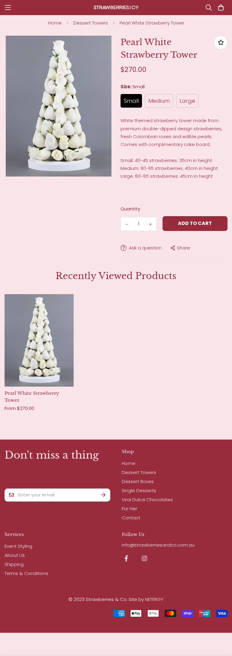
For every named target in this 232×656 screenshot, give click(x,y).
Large (187, 101)
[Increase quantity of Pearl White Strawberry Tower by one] (150, 224)
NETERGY (154, 599)
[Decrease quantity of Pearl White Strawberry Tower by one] (127, 224)
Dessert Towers (90, 23)
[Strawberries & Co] (116, 7)
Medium (159, 101)
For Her (129, 508)
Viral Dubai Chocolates (147, 499)
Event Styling (18, 546)
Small (131, 101)
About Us (15, 555)
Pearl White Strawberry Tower (32, 396)
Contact (131, 518)
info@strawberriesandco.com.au (158, 545)
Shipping (14, 564)
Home (55, 23)
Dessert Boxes (138, 481)
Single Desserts (139, 490)
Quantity (130, 209)
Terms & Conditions (26, 573)
